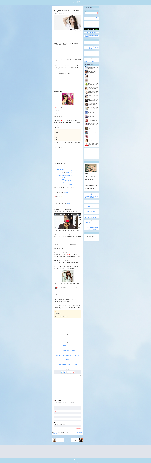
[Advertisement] (67, 37)
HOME (76, 459)
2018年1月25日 (66, 192)
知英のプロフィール (88, 234)
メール (55, 415)
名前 (55, 411)
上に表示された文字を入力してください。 (60, 424)
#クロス (68, 203)
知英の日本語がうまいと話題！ (89, 236)
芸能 (80, 375)
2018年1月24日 (67, 204)
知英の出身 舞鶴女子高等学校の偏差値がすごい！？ (91, 238)
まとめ (86, 240)
